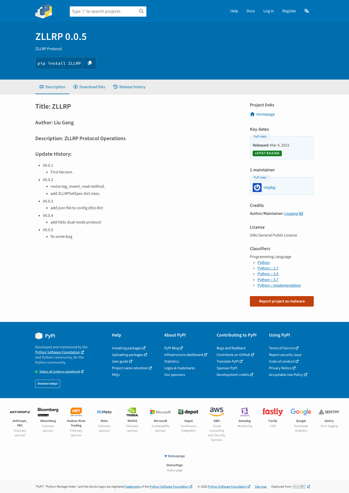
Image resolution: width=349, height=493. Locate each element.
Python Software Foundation (57, 352)
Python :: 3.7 (268, 280)
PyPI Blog (171, 348)
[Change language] (307, 11)
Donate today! (48, 383)
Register (289, 11)
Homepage (265, 114)
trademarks (132, 486)
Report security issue (285, 354)
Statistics (171, 361)
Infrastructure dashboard (183, 354)
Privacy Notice (280, 368)
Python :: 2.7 (268, 268)
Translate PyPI (228, 361)
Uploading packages (127, 354)
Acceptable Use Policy (286, 374)
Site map (261, 486)
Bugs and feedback (231, 348)
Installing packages (127, 348)
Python (264, 262)
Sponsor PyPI (227, 368)
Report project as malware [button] (282, 301)
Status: (59, 371)
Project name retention (130, 368)
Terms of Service (282, 348)
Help (234, 11)
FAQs (116, 374)
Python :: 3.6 (268, 274)
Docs (251, 11)
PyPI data (260, 136)
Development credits (233, 374)
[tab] (52, 87)
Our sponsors (174, 374)
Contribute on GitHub (233, 354)
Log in (268, 11)
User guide (120, 361)
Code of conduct (282, 361)
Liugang (291, 213)
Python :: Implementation (279, 285)
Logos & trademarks (179, 368)
